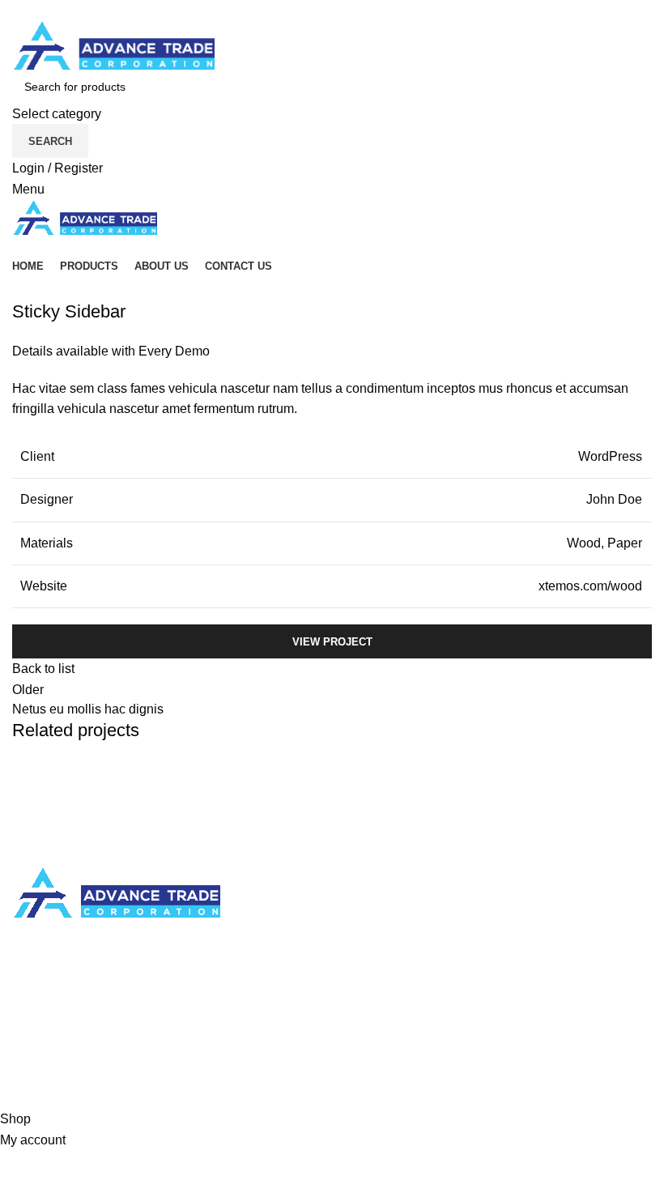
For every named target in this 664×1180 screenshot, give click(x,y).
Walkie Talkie (382, 941)
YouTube (370, 1078)
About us (37, 1018)
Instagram (372, 1048)
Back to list (43, 668)
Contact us (43, 1048)
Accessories (379, 910)
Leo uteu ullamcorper (114, 809)
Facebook (373, 1018)
